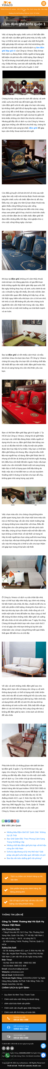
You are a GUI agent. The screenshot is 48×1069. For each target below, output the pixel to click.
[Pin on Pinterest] (15, 821)
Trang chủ (19, 19)
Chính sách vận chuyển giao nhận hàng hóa (22, 1008)
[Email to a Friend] (12, 821)
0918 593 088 (21, 1018)
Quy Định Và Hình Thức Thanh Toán (19, 995)
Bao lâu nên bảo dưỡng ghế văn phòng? (24, 858)
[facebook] (43, 1055)
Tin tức (28, 19)
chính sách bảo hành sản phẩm (17, 1003)
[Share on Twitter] (9, 821)
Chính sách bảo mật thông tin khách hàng (21, 999)
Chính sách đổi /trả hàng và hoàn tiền (19, 1012)
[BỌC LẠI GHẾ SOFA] (7, 3)
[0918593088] (43, 1046)
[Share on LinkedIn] (18, 821)
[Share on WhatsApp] (3, 821)
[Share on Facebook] (6, 821)
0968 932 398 (21, 1027)
